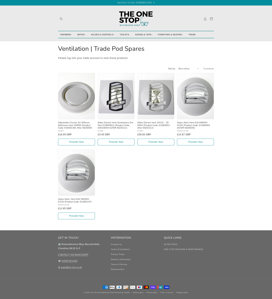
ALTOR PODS (170, 244)
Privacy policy (151, 292)
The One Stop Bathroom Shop (102, 292)
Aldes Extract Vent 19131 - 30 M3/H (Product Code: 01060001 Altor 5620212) (153, 125)
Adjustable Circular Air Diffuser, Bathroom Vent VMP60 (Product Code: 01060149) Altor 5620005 (75, 125)
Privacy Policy (117, 254)
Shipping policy (182, 292)
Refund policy (117, 269)
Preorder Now (76, 142)
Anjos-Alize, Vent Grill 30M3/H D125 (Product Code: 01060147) (75, 200)
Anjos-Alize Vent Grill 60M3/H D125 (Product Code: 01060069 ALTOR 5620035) (193, 125)
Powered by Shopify (122, 292)
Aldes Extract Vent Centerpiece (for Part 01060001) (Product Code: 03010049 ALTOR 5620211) (115, 125)
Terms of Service (119, 264)
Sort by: (172, 68)
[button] (61, 19)
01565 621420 (69, 261)
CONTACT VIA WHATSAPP (73, 255)
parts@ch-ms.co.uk (71, 267)
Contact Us (116, 244)
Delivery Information (121, 259)
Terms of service (166, 292)
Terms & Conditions (120, 249)
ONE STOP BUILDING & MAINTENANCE (183, 249)
